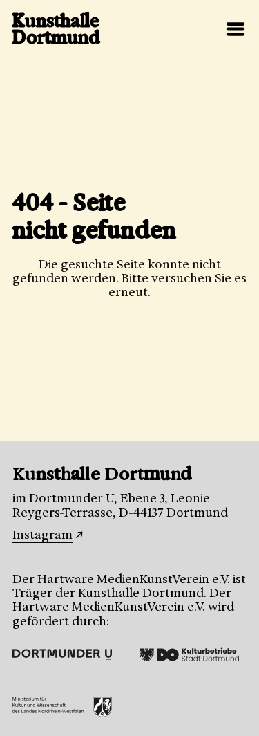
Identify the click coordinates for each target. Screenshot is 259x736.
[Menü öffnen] (235, 29)
